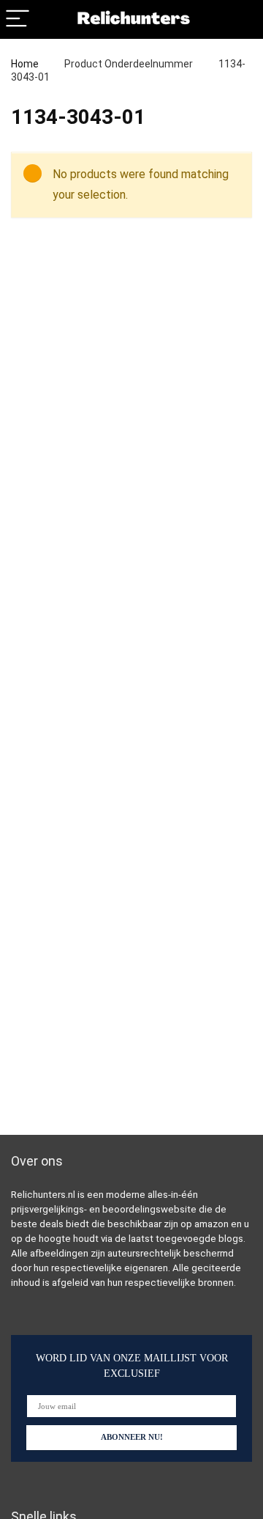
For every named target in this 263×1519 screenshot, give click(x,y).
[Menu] (17, 19)
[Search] (240, 19)
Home (25, 64)
